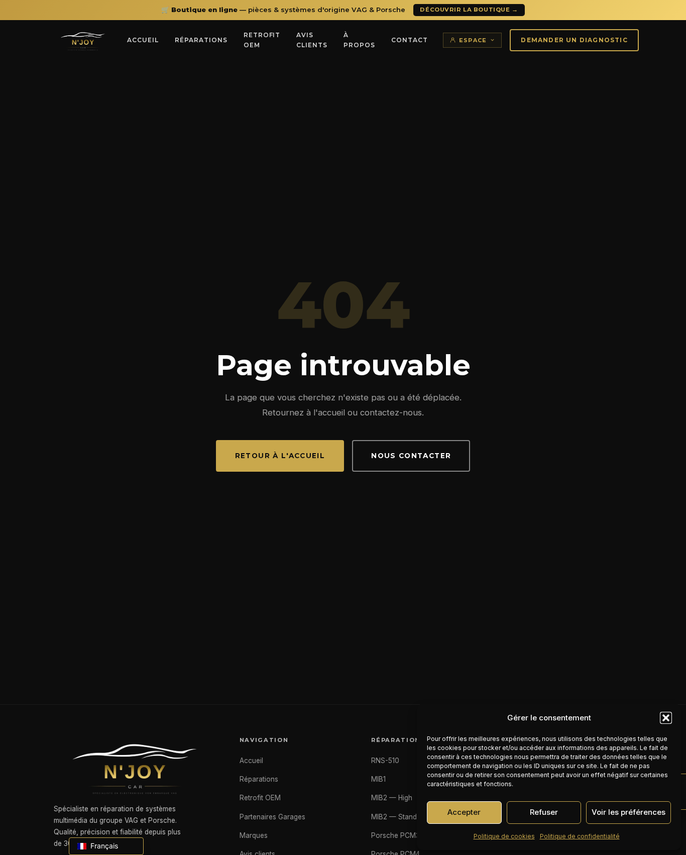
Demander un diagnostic (574, 40)
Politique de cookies (504, 836)
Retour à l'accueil (280, 456)
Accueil (143, 40)
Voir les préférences (628, 812)
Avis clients (311, 40)
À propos (359, 40)
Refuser (544, 812)
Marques (254, 835)
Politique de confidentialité (580, 836)
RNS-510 (385, 761)
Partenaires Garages (272, 817)
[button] (666, 718)
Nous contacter (411, 456)
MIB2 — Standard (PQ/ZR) (413, 817)
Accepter (464, 812)
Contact (409, 40)
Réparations (201, 40)
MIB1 (378, 779)
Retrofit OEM (262, 40)
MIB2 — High (391, 798)
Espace (473, 40)
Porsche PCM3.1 (397, 835)
